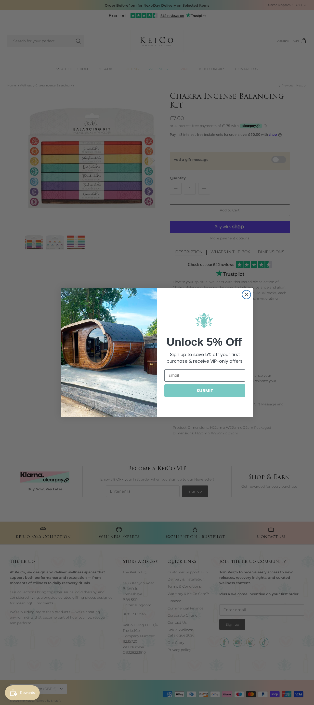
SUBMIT (204, 390)
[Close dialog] (246, 294)
